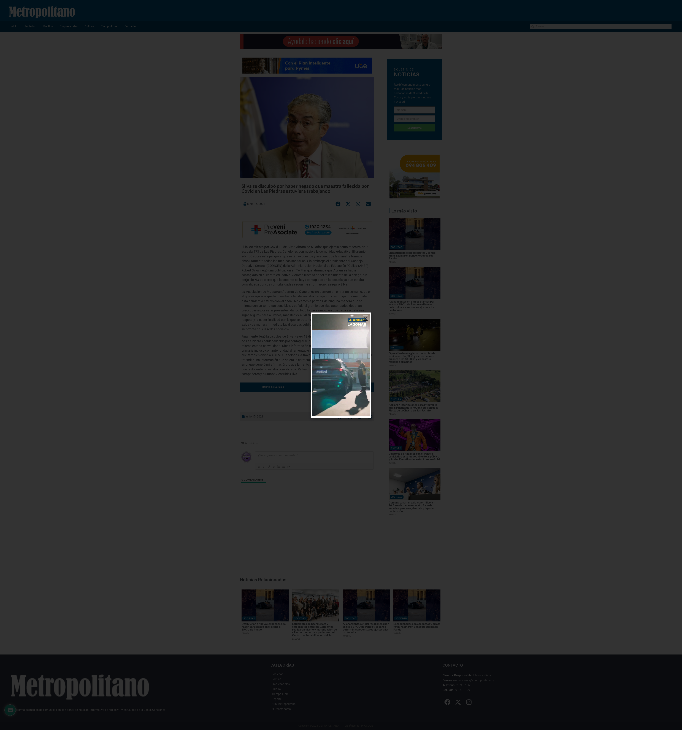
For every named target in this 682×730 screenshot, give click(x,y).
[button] (365, 318)
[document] (341, 365)
